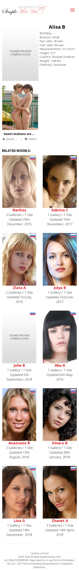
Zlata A (19, 287)
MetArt (33, 139)
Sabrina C (59, 210)
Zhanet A (60, 520)
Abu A (60, 365)
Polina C (19, 139)
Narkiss (19, 210)
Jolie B (19, 365)
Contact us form (39, 553)
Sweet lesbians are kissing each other (32, 134)
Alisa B (57, 26)
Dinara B (60, 443)
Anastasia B (19, 443)
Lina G (19, 520)
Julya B (60, 287)
